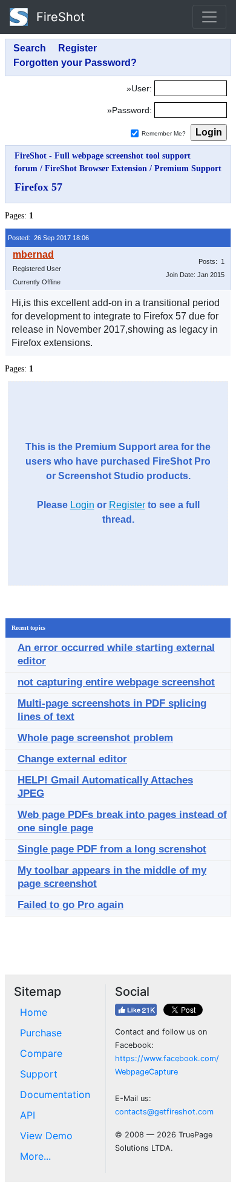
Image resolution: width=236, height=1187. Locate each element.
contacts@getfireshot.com (164, 1111)
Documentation (55, 1094)
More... (35, 1156)
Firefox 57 (38, 187)
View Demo (46, 1136)
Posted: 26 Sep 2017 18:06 (48, 237)
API (27, 1115)
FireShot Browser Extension (96, 168)
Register (127, 505)
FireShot (59, 17)
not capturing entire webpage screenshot (116, 682)
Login (82, 505)
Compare (41, 1053)
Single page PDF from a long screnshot (112, 849)
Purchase (41, 1033)
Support (38, 1074)
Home (33, 1012)
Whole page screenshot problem (95, 738)
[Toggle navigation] (209, 17)
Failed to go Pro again (70, 905)
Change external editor (72, 759)
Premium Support (187, 168)
